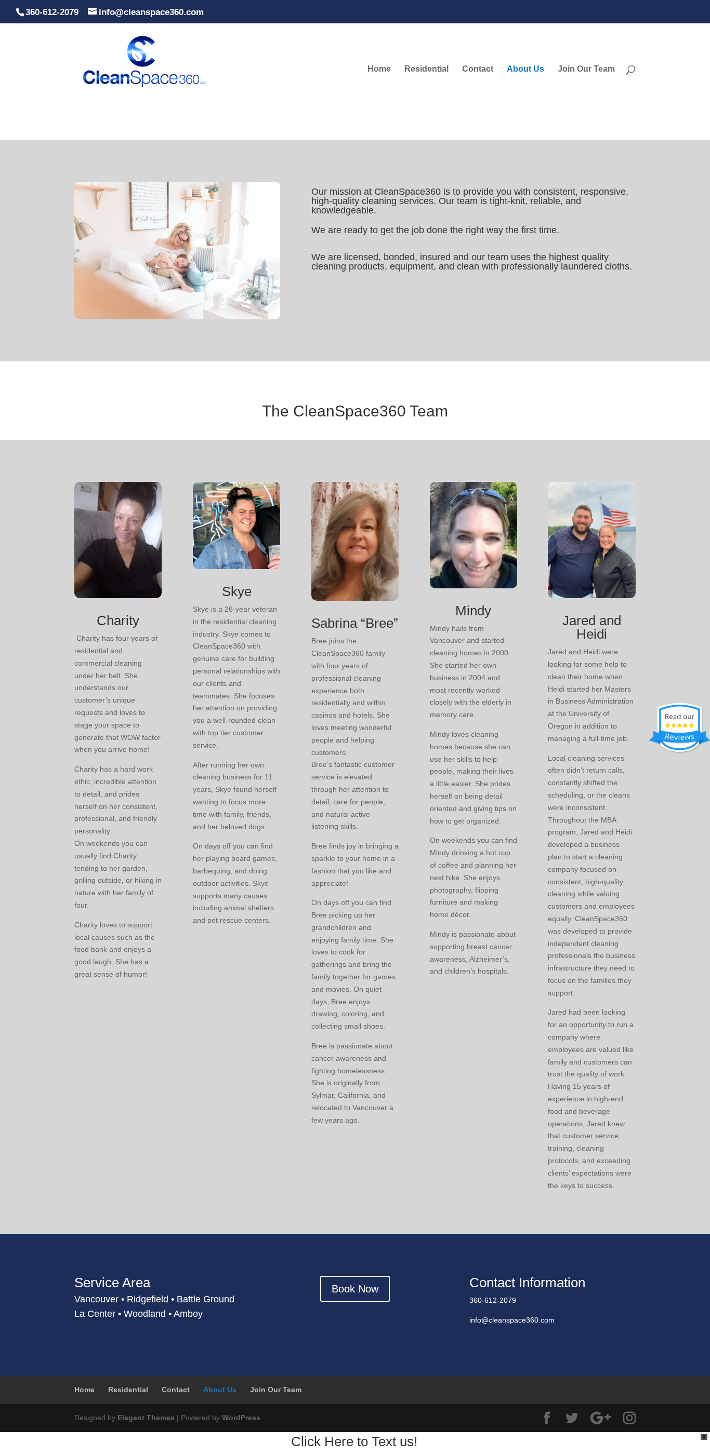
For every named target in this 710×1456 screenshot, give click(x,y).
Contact (477, 69)
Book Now (355, 1289)
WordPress (241, 1417)
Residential (426, 69)
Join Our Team (586, 69)
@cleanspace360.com (518, 1320)
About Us (525, 69)
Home (379, 69)
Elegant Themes (146, 1417)
